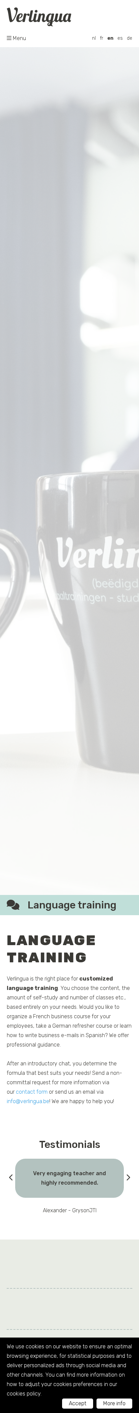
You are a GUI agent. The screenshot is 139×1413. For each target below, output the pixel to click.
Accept (77, 1403)
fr (101, 38)
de (129, 38)
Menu (19, 38)
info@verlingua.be (28, 1101)
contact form (32, 1092)
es (120, 38)
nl (94, 38)
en (110, 38)
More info (114, 1403)
